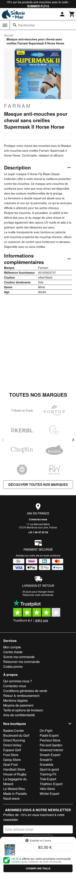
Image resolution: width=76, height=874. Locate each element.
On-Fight (46, 730)
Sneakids (46, 764)
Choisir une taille (38, 868)
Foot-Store (10, 754)
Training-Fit (48, 774)
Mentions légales (15, 700)
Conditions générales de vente (25, 690)
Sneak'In (46, 759)
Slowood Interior (51, 750)
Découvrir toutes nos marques (38, 484)
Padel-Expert (49, 735)
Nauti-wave (11, 798)
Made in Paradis (15, 793)
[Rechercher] (14, 25)
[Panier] (72, 14)
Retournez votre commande (38, 594)
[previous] (3, 440)
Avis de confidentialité (19, 715)
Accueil (8, 35)
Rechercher (26, 25)
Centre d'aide (12, 652)
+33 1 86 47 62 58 (38, 532)
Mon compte (12, 647)
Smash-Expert (50, 754)
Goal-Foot (10, 764)
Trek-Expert (48, 779)
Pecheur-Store (50, 740)
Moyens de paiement (18, 705)
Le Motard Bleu (14, 788)
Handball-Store (14, 769)
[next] (73, 440)
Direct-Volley (12, 745)
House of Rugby (15, 774)
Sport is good (49, 769)
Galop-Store (12, 759)
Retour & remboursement (21, 695)
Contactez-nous (38, 519)
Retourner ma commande (21, 661)
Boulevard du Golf (16, 735)
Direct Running (14, 740)
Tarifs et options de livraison (23, 710)
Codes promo (13, 666)
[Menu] (5, 25)
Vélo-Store (47, 788)
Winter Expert (49, 793)
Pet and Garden (51, 745)
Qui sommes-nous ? (17, 681)
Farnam (17, 105)
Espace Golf (12, 750)
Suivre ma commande (19, 656)
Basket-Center (13, 730)
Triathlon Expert (51, 783)
